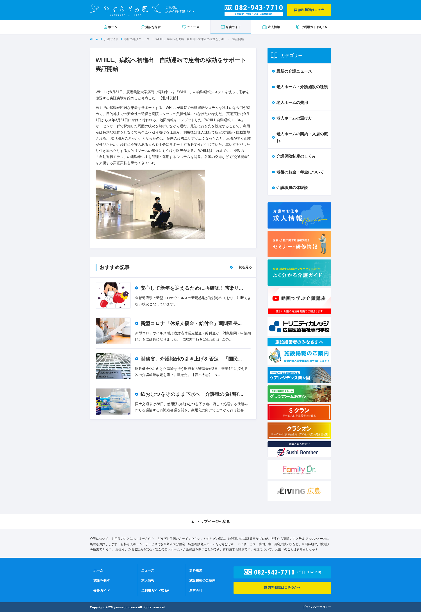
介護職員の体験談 (292, 187)
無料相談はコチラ (310, 10)
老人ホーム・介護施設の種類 (302, 87)
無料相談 (195, 570)
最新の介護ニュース (137, 39)
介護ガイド (111, 39)
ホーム (94, 39)
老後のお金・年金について (300, 172)
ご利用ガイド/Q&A (155, 590)
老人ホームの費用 (292, 102)
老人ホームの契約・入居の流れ (302, 137)
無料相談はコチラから (284, 587)
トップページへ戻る (213, 522)
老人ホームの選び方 (294, 118)
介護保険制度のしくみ (296, 156)
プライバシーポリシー (317, 606)
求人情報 (147, 580)
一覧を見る (243, 267)
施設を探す (101, 580)
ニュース (147, 570)
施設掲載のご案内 (202, 580)
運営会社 (195, 590)
